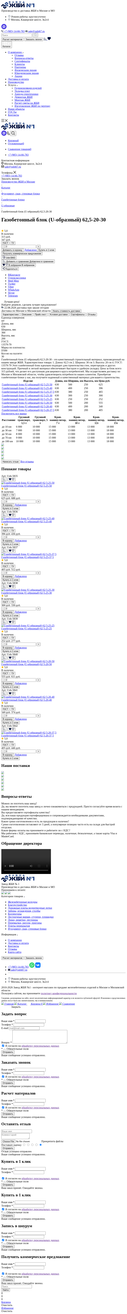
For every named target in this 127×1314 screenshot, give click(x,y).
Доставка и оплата (18, 79)
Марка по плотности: (13, 347)
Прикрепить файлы (52, 1141)
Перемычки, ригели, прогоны (25, 922)
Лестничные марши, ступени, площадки (31, 916)
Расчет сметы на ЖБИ (27, 103)
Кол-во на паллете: (11, 353)
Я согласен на (32, 1045)
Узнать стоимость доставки (66, 311)
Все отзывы (27, 461)
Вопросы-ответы (24, 58)
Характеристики (11, 314)
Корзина (36, 1003)
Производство (16, 82)
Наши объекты (16, 109)
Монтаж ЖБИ (22, 100)
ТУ (12, 243)
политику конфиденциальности (59, 993)
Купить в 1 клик (46, 250)
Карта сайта (14, 952)
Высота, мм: (8, 335)
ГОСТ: (5, 341)
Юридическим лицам (27, 73)
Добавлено (30, 249)
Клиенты (20, 64)
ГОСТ (5, 243)
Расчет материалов (12, 39)
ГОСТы (12, 112)
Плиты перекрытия (19, 925)
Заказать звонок (34, 39)
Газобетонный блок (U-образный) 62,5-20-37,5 (28, 410)
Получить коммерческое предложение (22, 253)
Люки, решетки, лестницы (23, 919)
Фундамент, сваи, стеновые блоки (27, 928)
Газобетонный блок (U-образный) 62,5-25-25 (27, 399)
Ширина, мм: (8, 329)
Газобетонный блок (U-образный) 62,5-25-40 (27, 388)
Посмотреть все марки (14, 413)
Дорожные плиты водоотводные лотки (30, 907)
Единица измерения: (13, 317)
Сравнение (68, 1003)
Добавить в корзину (12, 250)
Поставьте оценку (11, 1145)
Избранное (52, 1003)
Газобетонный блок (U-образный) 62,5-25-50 (27, 384)
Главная (9, 1003)
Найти (6, 1290)
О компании (15, 52)
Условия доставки (59, 314)
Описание (27, 314)
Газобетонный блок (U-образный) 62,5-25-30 (27, 395)
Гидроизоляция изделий (28, 88)
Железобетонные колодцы (22, 902)
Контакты (13, 115)
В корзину (8, 505)
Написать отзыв (11, 461)
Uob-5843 (10, 257)
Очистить (6, 1305)
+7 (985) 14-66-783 (14, 31)
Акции (18, 76)
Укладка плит (22, 91)
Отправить (8, 1148)
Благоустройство (17, 904)
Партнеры (20, 67)
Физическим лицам (26, 70)
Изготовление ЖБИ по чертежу (32, 106)
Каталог (22, 1003)
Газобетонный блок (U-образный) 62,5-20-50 (27, 402)
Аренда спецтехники (26, 94)
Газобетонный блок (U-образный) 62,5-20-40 (27, 406)
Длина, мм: (7, 323)
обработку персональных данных (40, 1045)
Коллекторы (15, 913)
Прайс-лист (40, 314)
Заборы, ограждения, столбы (24, 910)
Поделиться (11, 269)
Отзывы (19, 55)
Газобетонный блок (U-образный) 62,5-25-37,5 (28, 391)
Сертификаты (22, 61)
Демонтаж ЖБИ (24, 97)
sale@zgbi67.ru (36, 31)
